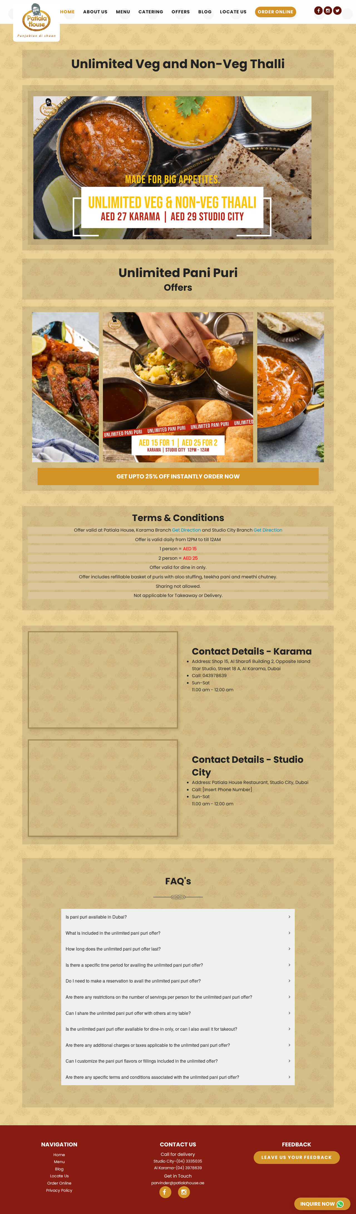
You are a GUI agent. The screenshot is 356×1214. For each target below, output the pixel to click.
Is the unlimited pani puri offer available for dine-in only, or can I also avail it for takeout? (151, 1029)
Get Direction (186, 530)
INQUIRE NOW (318, 1203)
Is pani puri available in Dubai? (96, 917)
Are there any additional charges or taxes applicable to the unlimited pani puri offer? (148, 1045)
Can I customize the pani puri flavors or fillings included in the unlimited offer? (142, 1061)
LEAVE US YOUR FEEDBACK (296, 1157)
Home (67, 12)
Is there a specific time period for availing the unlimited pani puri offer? (134, 965)
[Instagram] (328, 10)
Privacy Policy (59, 1190)
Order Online (275, 12)
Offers (181, 12)
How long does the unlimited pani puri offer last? (113, 949)
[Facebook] (318, 10)
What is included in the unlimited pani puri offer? (113, 933)
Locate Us (233, 12)
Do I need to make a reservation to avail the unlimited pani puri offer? (133, 981)
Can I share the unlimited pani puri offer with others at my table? (128, 1013)
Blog (205, 12)
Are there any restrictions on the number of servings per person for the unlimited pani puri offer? (159, 997)
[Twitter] (337, 10)
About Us (95, 12)
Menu (123, 12)
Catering (151, 12)
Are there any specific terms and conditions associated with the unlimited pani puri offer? (152, 1077)
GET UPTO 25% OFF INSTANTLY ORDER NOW (178, 476)
